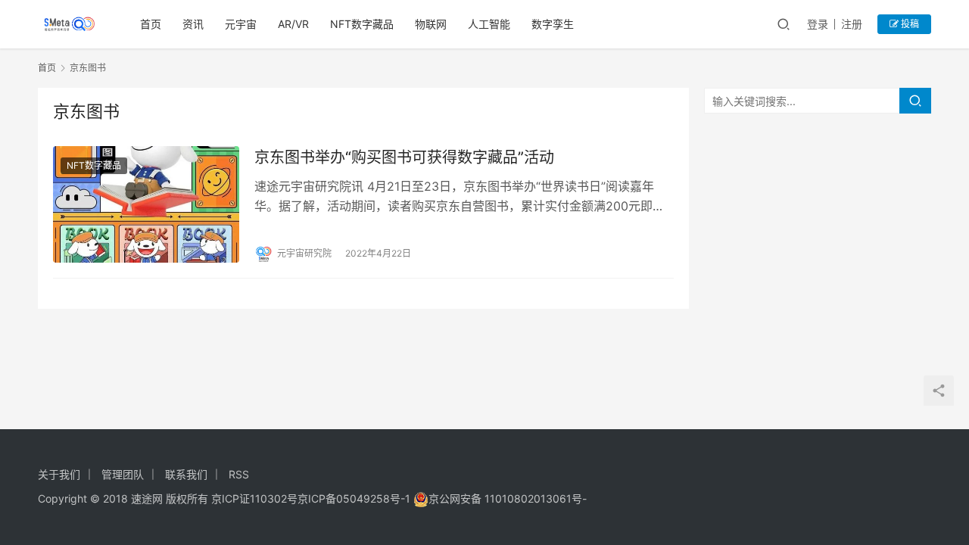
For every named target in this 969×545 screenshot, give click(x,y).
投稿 (909, 24)
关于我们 (59, 474)
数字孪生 (552, 23)
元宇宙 (241, 23)
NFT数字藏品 (362, 23)
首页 (150, 23)
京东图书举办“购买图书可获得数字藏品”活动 (404, 157)
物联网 (431, 23)
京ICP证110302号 (254, 498)
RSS (239, 474)
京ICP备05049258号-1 (355, 498)
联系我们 (186, 474)
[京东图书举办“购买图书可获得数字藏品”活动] (146, 204)
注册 (851, 23)
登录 (817, 23)
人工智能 (489, 23)
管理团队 (122, 474)
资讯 (193, 23)
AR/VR (293, 23)
